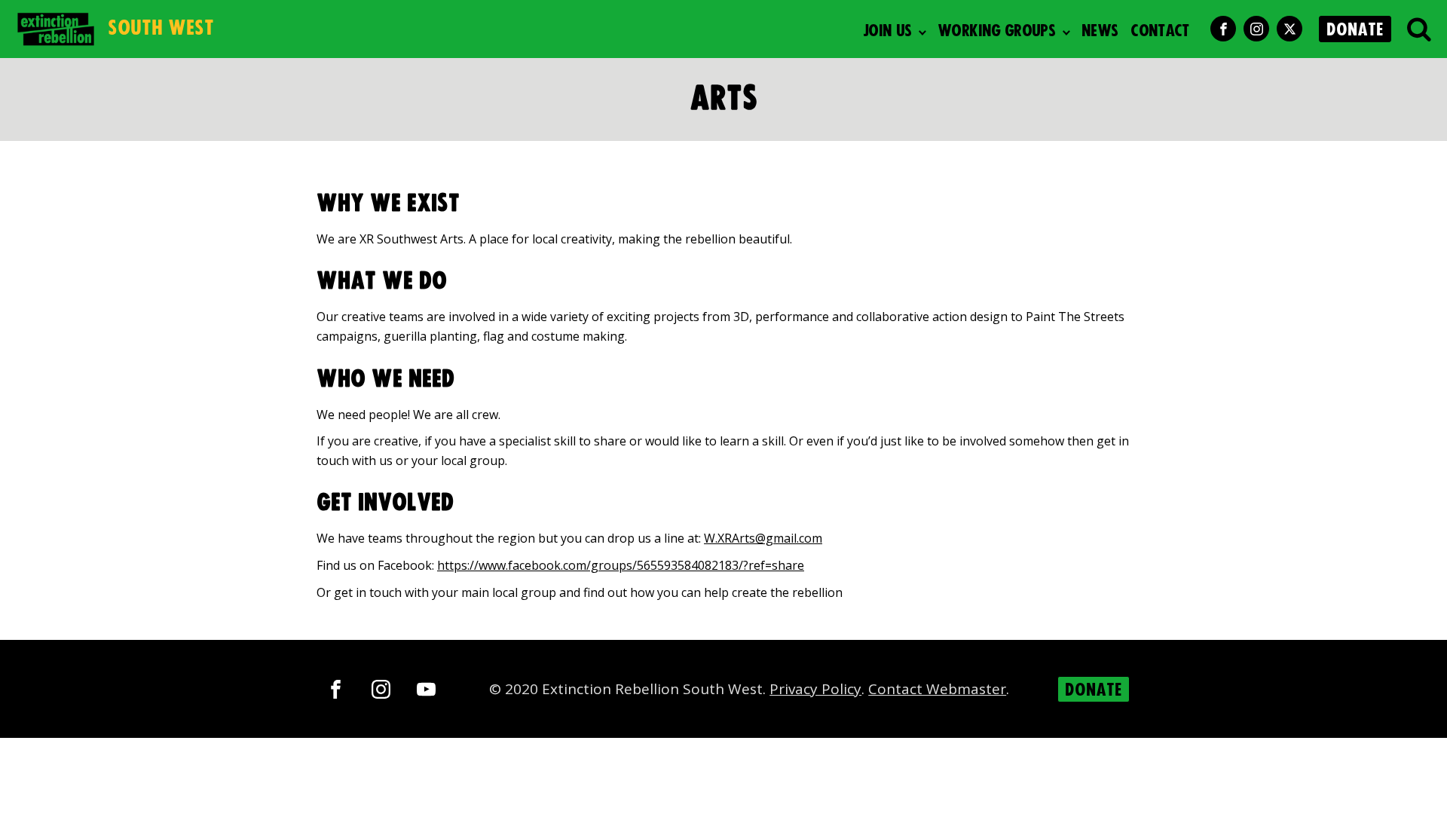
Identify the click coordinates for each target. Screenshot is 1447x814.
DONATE (1355, 30)
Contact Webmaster (937, 689)
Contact (1159, 31)
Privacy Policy (815, 689)
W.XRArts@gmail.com (763, 538)
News (1099, 31)
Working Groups (996, 31)
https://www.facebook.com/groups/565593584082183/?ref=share (620, 565)
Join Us (887, 31)
